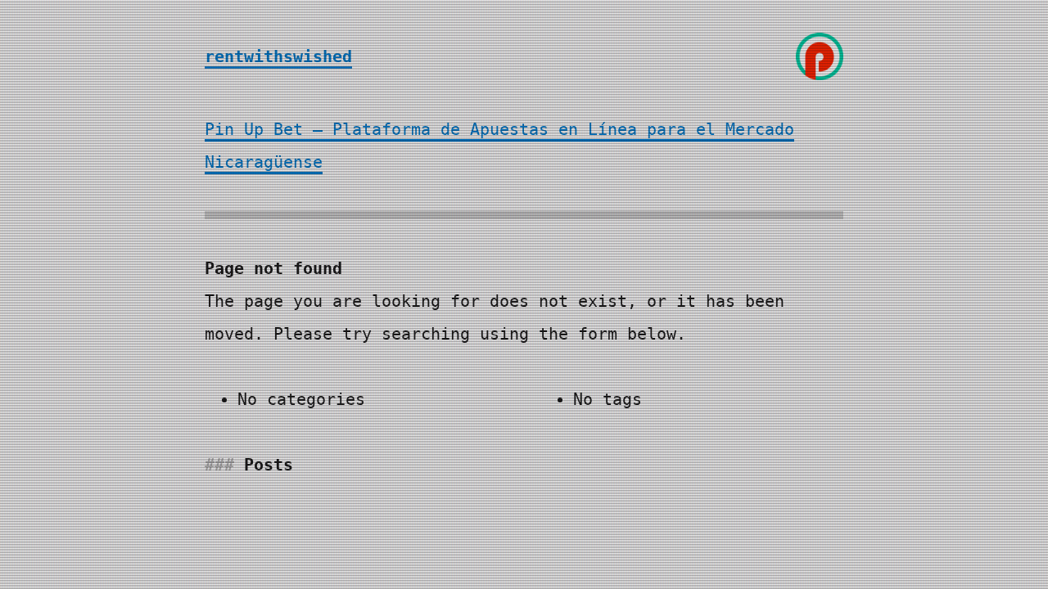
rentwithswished (278, 56)
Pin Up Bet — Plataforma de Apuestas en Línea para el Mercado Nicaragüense (499, 145)
